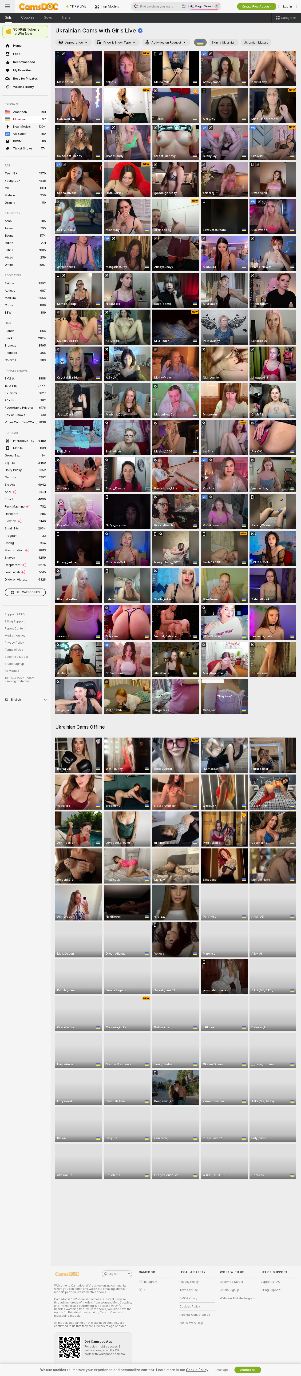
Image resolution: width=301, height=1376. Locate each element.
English (113, 1273)
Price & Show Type (117, 42)
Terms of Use (14, 649)
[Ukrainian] (200, 42)
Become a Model (16, 656)
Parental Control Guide (194, 1314)
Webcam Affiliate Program (237, 1298)
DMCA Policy (188, 1298)
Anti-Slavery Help (191, 1323)
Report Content (15, 628)
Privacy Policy (14, 642)
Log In (287, 6)
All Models (12, 671)
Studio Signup (14, 664)
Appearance (74, 42)
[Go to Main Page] (38, 6)
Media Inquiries (15, 635)
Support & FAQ (15, 614)
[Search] (184, 6)
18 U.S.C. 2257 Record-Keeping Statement (20, 679)
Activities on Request (166, 42)
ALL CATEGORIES (28, 592)
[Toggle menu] (7, 6)
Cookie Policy (197, 1370)
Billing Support (15, 621)
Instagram (150, 1281)
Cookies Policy (189, 1306)
